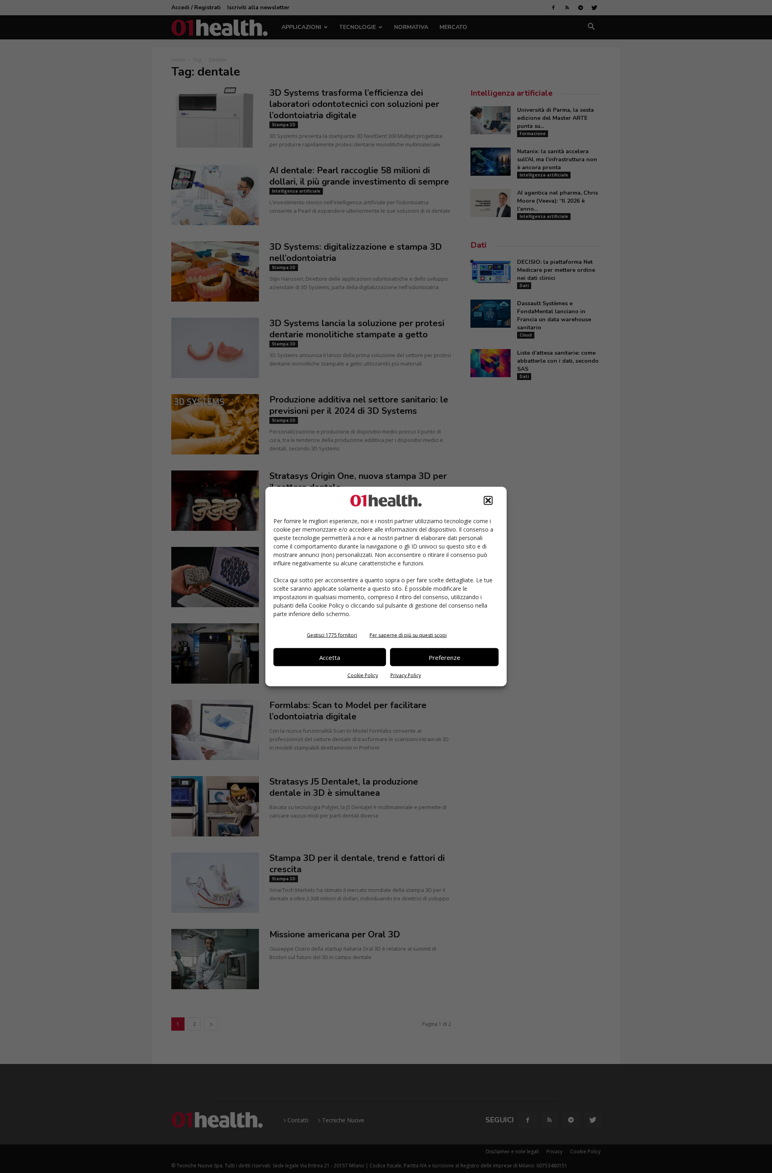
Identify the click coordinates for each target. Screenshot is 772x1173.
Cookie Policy (362, 675)
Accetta (329, 657)
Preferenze (444, 657)
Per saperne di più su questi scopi (408, 635)
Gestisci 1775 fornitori (332, 635)
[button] (488, 501)
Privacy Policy (405, 675)
